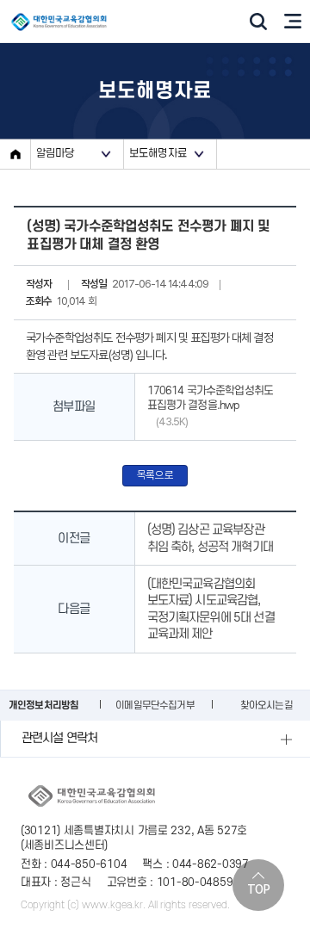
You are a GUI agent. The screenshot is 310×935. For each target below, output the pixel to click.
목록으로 (155, 474)
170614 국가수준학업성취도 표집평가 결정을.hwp (210, 406)
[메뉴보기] (293, 21)
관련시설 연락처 (59, 738)
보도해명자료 (158, 153)
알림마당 (55, 153)
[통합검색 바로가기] (258, 21)
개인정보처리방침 (43, 705)
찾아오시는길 (266, 705)
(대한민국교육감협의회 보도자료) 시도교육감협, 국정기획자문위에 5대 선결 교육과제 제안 (211, 609)
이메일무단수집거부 (154, 705)
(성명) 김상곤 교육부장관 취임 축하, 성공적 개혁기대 (210, 538)
